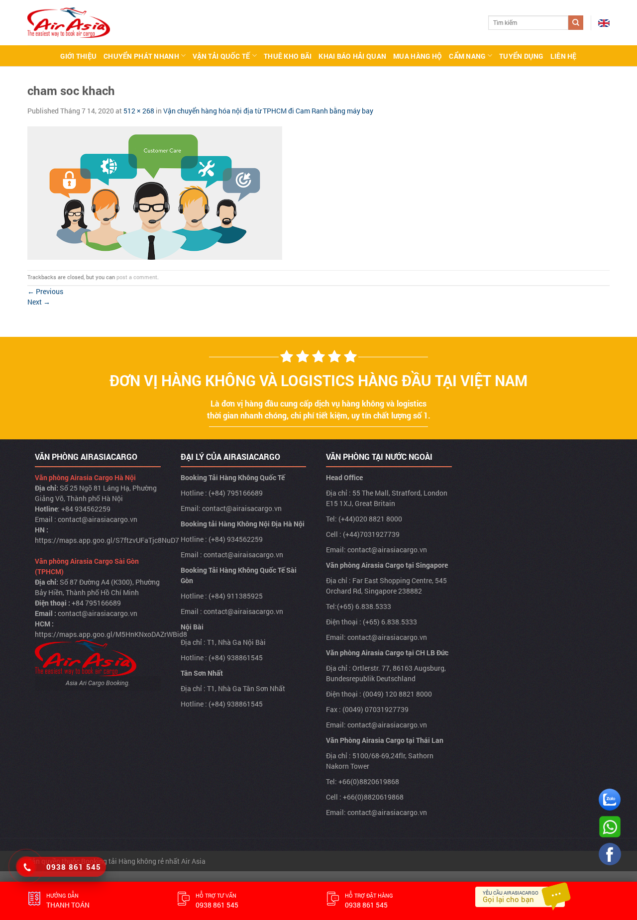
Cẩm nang (467, 56)
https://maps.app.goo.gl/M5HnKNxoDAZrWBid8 (111, 634)
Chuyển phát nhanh (141, 56)
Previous (45, 291)
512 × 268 (138, 110)
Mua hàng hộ (417, 56)
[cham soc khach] (154, 192)
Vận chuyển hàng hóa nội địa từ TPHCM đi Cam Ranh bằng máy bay (268, 110)
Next (38, 302)
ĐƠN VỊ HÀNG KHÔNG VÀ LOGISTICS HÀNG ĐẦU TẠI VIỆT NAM (318, 380)
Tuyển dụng (521, 56)
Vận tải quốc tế (221, 56)
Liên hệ (563, 56)
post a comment (136, 277)
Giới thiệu (78, 56)
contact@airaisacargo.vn (242, 508)
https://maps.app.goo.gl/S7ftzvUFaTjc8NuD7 (107, 540)
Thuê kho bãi (288, 56)
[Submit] (575, 22)
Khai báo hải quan (352, 56)
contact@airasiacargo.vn (97, 519)
